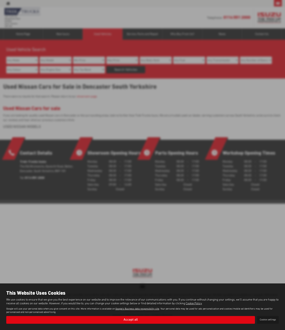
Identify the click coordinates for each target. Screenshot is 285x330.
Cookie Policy (194, 303)
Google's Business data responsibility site (137, 309)
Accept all (131, 319)
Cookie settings (268, 320)
